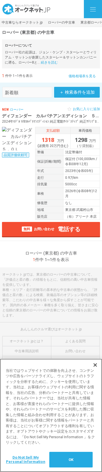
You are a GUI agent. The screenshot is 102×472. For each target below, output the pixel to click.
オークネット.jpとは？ (27, 341)
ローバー (17, 110)
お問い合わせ (75, 351)
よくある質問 (75, 341)
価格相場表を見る (82, 76)
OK (71, 460)
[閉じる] (95, 365)
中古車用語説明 (27, 351)
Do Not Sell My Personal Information (25, 459)
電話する (52, 229)
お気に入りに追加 (86, 109)
